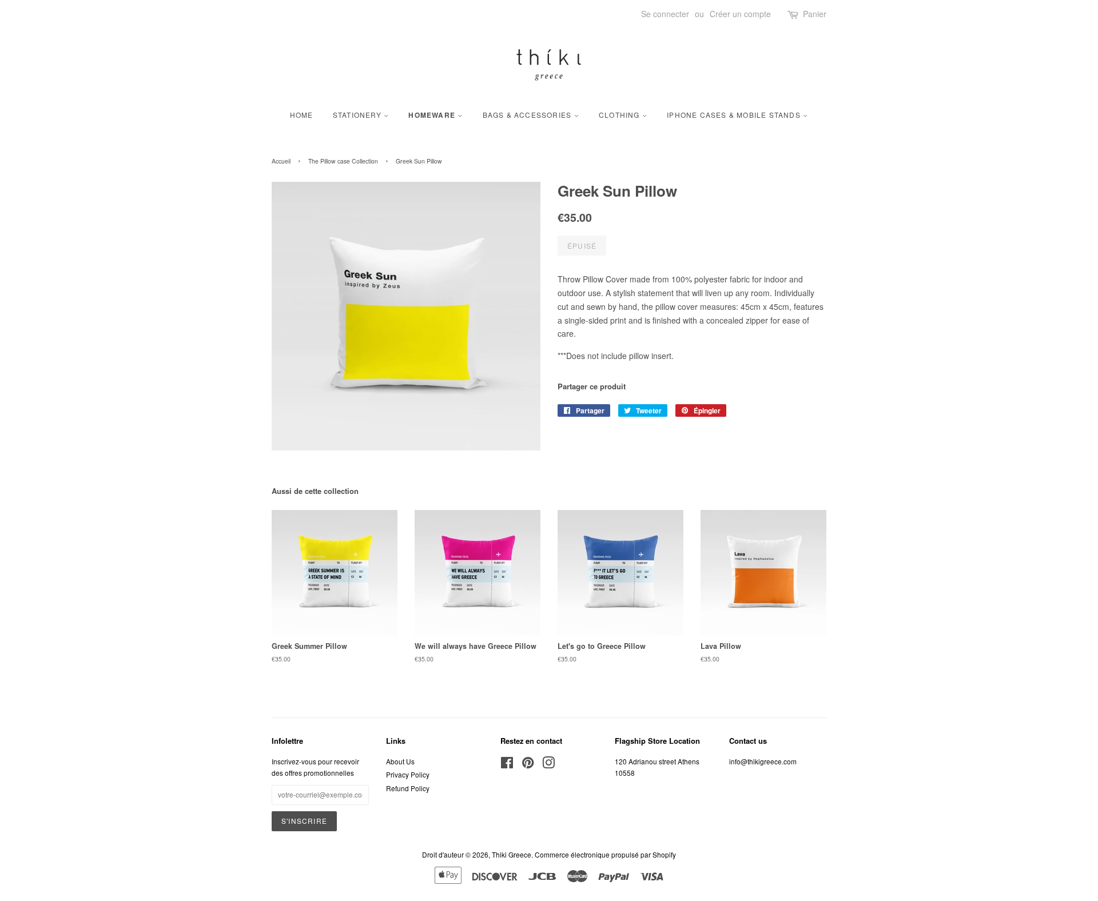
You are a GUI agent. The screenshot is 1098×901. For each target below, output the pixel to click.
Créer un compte (740, 13)
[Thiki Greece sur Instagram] (548, 765)
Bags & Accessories (528, 114)
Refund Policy (407, 788)
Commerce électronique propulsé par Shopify (605, 854)
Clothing (620, 114)
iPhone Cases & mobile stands (735, 114)
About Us (400, 761)
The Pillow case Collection (343, 161)
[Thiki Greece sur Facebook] (507, 765)
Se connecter (665, 13)
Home (301, 114)
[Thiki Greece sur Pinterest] (528, 765)
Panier (814, 13)
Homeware (433, 115)
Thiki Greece (511, 854)
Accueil (281, 161)
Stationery (358, 114)
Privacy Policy (407, 774)
